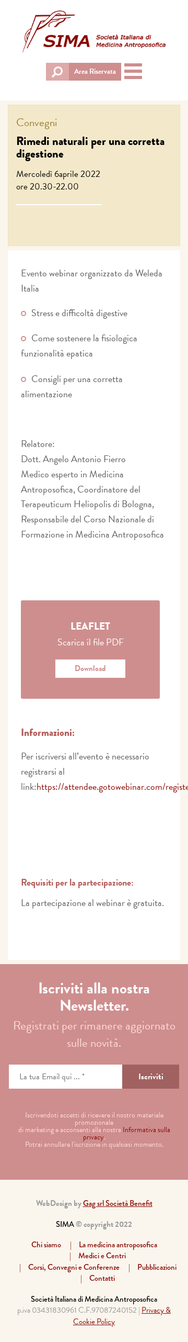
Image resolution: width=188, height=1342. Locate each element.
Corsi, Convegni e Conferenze (74, 1267)
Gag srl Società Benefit (117, 1203)
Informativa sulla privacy (126, 1133)
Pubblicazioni (157, 1267)
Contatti (102, 1278)
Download (90, 668)
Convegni (36, 122)
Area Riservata (95, 71)
